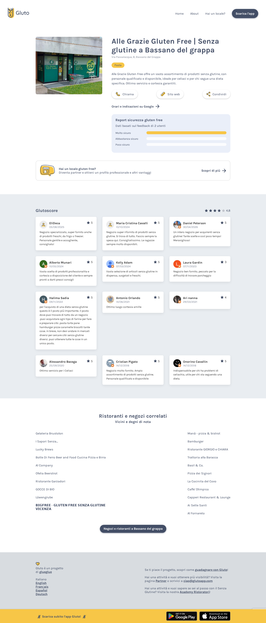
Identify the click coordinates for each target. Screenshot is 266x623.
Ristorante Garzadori (50, 481)
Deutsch (42, 594)
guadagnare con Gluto (211, 570)
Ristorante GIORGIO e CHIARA (208, 449)
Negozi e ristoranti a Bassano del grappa (133, 528)
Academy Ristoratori (195, 592)
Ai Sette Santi (197, 505)
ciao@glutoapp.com (198, 581)
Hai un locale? (215, 13)
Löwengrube (44, 497)
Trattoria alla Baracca (203, 457)
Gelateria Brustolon (49, 433)
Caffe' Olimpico (198, 489)
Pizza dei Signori (200, 473)
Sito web (173, 94)
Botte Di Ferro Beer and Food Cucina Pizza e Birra (71, 457)
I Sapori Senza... (47, 441)
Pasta (118, 65)
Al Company (44, 465)
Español (41, 590)
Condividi (219, 94)
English (41, 583)
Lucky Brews (44, 449)
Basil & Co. (195, 465)
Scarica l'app (245, 13)
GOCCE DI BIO (45, 489)
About (194, 13)
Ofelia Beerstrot (46, 473)
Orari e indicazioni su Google (133, 106)
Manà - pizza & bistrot (204, 433)
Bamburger (195, 441)
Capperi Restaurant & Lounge (209, 497)
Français (42, 587)
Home (179, 13)
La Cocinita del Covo (202, 481)
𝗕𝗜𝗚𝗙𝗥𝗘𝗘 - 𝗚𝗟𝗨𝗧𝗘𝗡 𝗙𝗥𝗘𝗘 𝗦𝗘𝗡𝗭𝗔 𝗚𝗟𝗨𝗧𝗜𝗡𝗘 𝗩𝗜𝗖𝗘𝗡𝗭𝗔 (71, 507)
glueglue (45, 572)
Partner (161, 581)
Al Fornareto (196, 513)
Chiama (128, 94)
